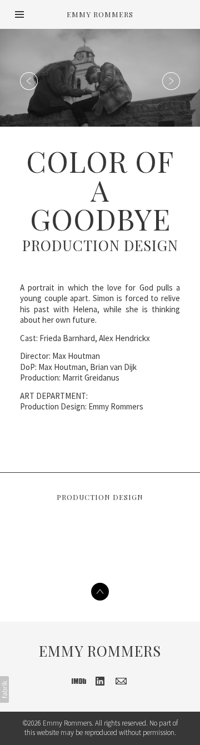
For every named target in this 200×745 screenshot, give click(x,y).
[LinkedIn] (100, 681)
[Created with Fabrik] (4, 689)
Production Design (100, 245)
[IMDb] (79, 681)
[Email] (121, 681)
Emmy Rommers (100, 651)
